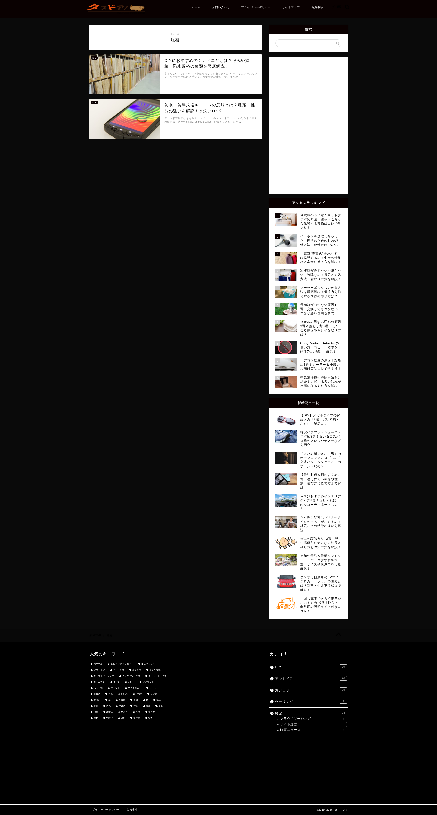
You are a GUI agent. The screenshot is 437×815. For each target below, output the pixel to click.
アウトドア (99, 670)
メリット (153, 688)
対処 (108, 706)
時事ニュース (312, 730)
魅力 (150, 718)
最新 (160, 706)
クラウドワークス (131, 676)
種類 (96, 718)
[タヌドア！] (116, 14)
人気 (110, 694)
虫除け (109, 718)
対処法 (122, 706)
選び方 (136, 718)
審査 (96, 706)
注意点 (109, 712)
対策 (135, 706)
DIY (310, 667)
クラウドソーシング (104, 676)
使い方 (153, 694)
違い (123, 718)
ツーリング (309, 702)
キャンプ (136, 670)
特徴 (138, 712)
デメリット (148, 682)
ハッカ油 (98, 688)
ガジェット (310, 690)
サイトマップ (291, 7)
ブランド (115, 688)
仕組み (124, 694)
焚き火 (124, 712)
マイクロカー (134, 688)
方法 (148, 706)
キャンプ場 (155, 670)
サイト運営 (312, 724)
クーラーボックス (157, 676)
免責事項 (317, 7)
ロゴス (97, 694)
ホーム (196, 7)
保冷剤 (97, 700)
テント (131, 682)
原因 (135, 700)
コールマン (99, 682)
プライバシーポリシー (256, 7)
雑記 (310, 713)
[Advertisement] (308, 125)
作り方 (139, 694)
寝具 (158, 700)
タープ (116, 682)
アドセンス (118, 670)
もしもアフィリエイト (122, 664)
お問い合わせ (221, 7)
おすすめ (98, 664)
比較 (96, 712)
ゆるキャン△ (148, 664)
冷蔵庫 (122, 700)
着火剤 (151, 712)
